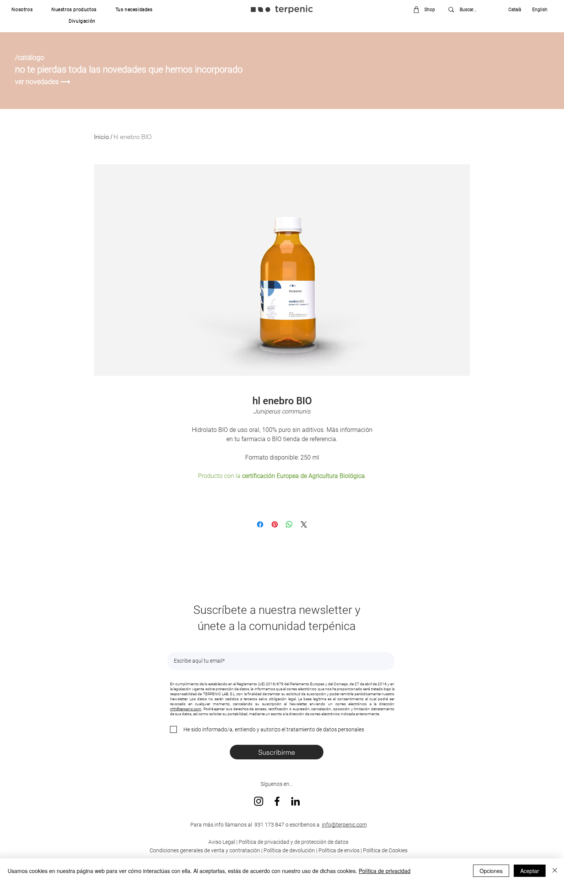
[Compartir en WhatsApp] (289, 524)
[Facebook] (277, 801)
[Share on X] (303, 524)
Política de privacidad (385, 871)
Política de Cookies (385, 850)
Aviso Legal (221, 842)
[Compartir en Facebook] (260, 524)
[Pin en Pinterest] (274, 524)
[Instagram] (258, 801)
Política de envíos (339, 850)
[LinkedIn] (295, 801)
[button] (22, 9)
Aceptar (529, 871)
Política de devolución (289, 850)
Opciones (491, 871)
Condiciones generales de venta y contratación (205, 850)
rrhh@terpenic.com (185, 709)
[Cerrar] (554, 871)
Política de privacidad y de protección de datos (292, 842)
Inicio (101, 137)
